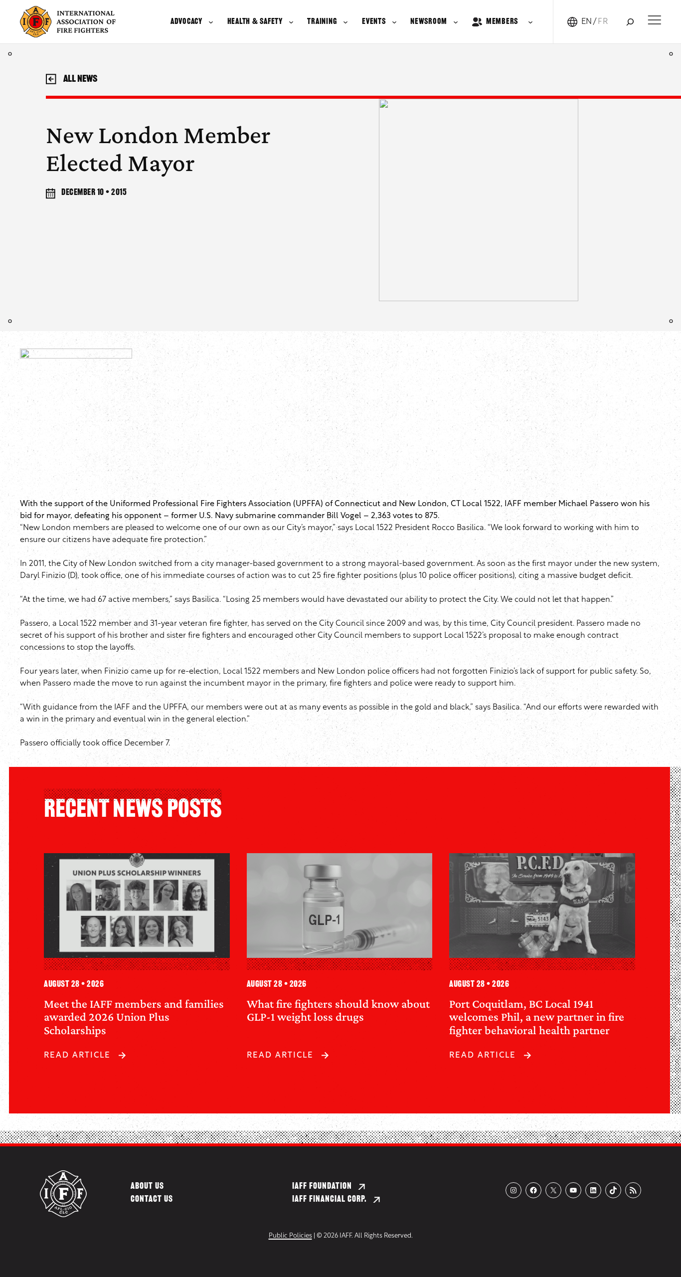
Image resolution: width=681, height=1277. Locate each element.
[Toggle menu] (654, 19)
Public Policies (290, 1236)
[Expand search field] (630, 21)
